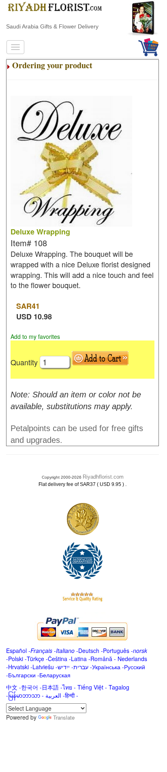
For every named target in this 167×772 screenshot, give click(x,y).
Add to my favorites (35, 336)
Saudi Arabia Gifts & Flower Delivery (52, 26)
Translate (64, 717)
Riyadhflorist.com (103, 477)
